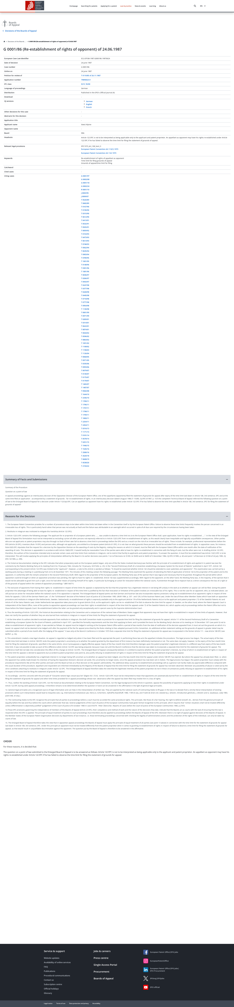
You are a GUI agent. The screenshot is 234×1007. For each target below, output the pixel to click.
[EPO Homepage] (34, 6)
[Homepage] (4, 42)
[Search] (195, 6)
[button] (117, 479)
